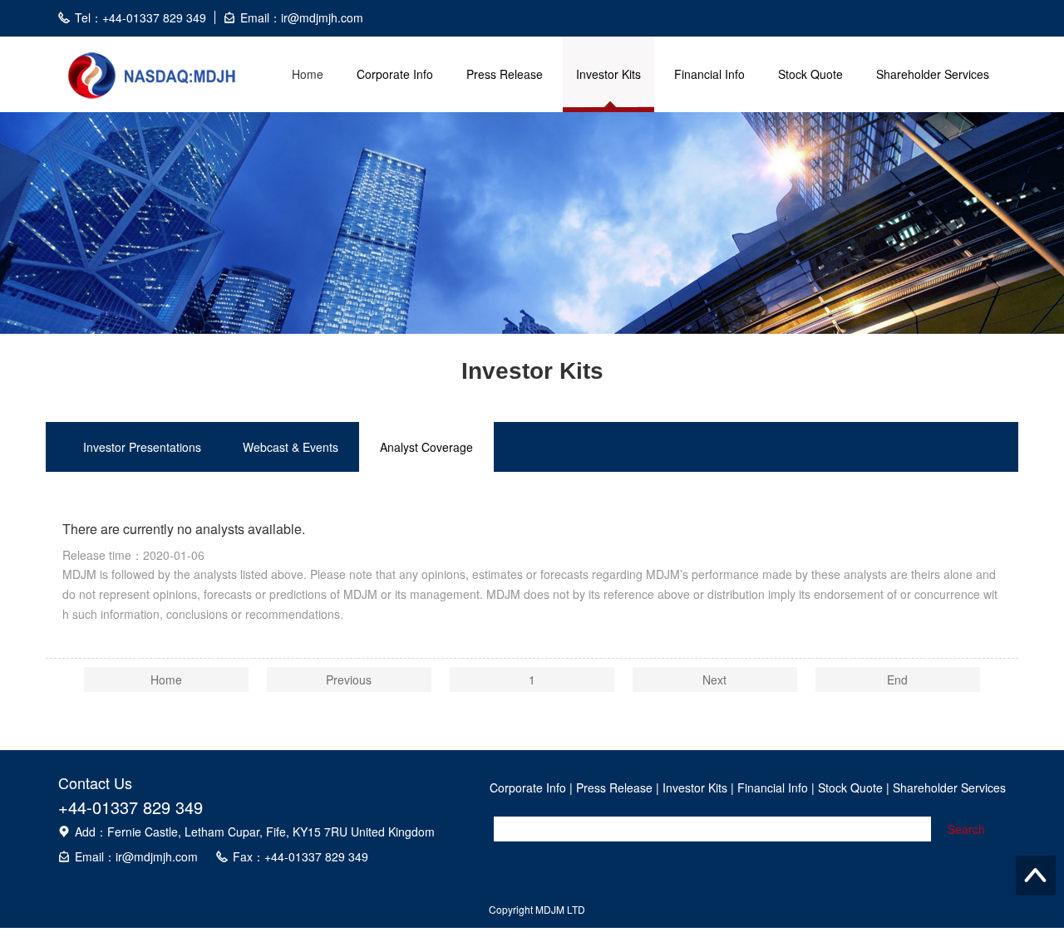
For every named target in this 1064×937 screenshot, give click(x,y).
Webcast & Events (290, 447)
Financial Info (709, 74)
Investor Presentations (142, 447)
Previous (349, 679)
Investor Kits (608, 74)
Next (714, 679)
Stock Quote (810, 74)
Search (966, 829)
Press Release (504, 74)
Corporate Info (395, 74)
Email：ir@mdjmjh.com (136, 856)
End (897, 679)
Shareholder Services (932, 74)
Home (307, 74)
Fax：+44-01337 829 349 (300, 856)
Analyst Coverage (426, 447)
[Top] (1036, 875)
